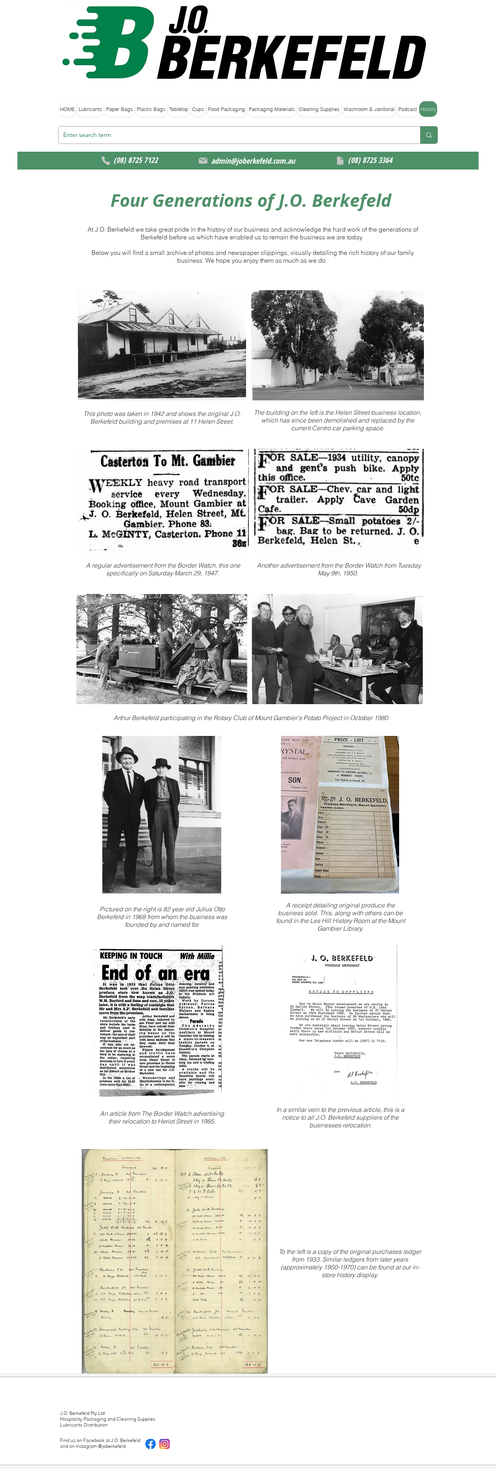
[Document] (340, 161)
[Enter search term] (428, 135)
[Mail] (203, 161)
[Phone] (106, 161)
